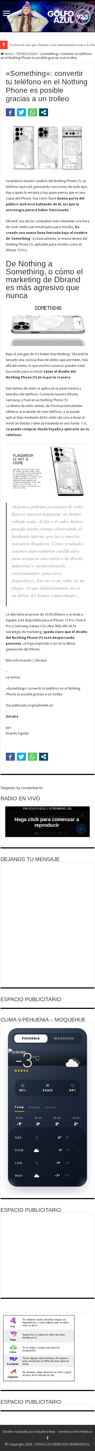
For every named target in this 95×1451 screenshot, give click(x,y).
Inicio (8, 54)
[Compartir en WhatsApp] (32, 112)
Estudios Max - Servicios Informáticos (63, 1432)
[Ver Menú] (6, 14)
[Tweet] (21, 112)
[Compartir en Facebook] (10, 112)
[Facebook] (47, 1438)
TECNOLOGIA (26, 54)
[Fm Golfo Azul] (47, 16)
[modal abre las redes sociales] (43, 112)
